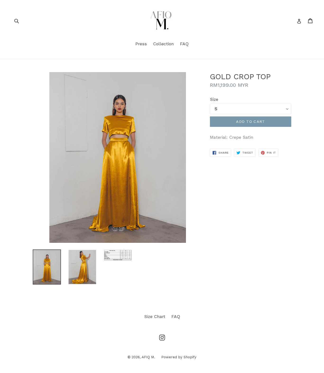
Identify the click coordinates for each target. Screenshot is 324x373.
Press (141, 43)
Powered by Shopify (178, 357)
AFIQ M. (148, 357)
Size (214, 99)
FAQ (184, 43)
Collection (163, 43)
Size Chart (154, 316)
